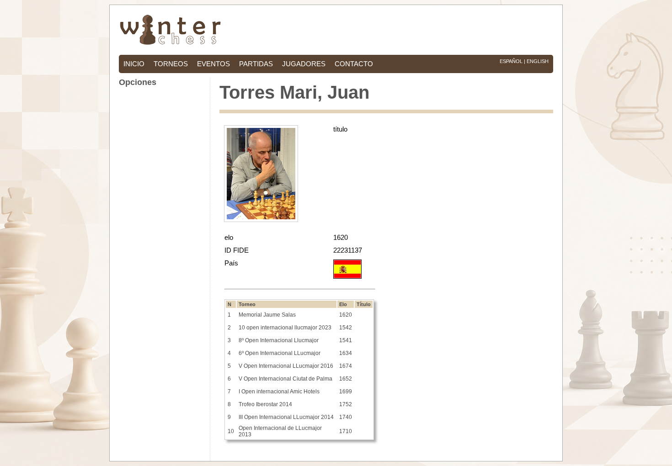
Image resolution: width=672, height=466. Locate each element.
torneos (171, 64)
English (538, 61)
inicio (133, 64)
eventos (213, 64)
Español (511, 61)
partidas (256, 64)
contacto (354, 64)
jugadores (303, 64)
